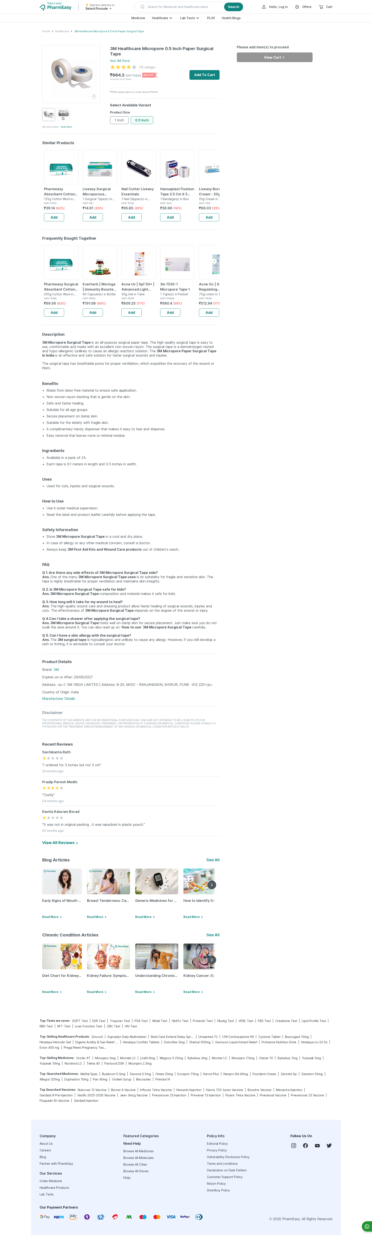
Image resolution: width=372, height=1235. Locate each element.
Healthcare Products (54, 1187)
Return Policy (216, 1183)
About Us (46, 1143)
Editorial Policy (217, 1143)
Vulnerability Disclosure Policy (228, 1157)
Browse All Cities (135, 1164)
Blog (43, 1157)
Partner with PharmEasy (56, 1163)
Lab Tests (187, 18)
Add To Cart (204, 75)
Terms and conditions (222, 1163)
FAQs (127, 1178)
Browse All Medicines (138, 1151)
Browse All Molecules (138, 1158)
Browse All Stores (136, 1171)
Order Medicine (51, 1181)
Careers (45, 1150)
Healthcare (160, 18)
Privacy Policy (217, 1150)
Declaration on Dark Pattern (227, 1170)
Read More (66, 127)
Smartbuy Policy (218, 1190)
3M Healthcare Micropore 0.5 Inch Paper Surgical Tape (109, 31)
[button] (189, 7)
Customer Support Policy (225, 1177)
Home (46, 31)
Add (54, 217)
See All (213, 860)
